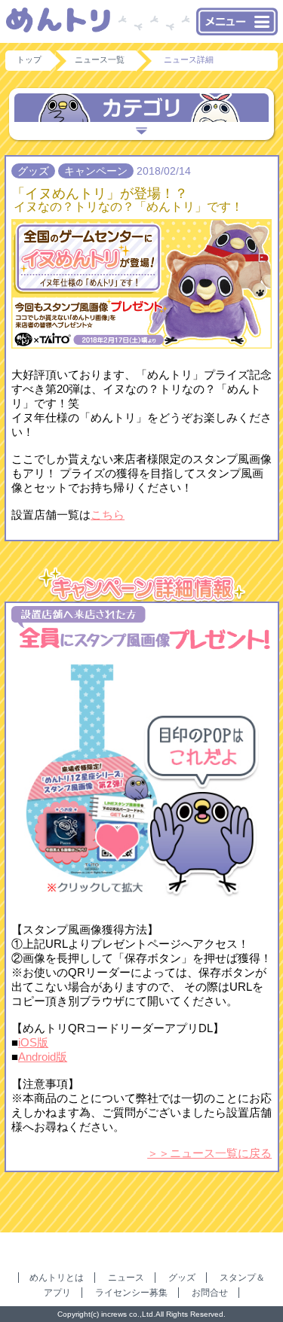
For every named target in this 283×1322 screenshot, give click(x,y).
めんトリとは (56, 1277)
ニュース (126, 1277)
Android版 (42, 1056)
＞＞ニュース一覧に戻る (209, 1153)
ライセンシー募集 (131, 1292)
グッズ (181, 1277)
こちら (108, 514)
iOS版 (33, 1042)
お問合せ (210, 1292)
